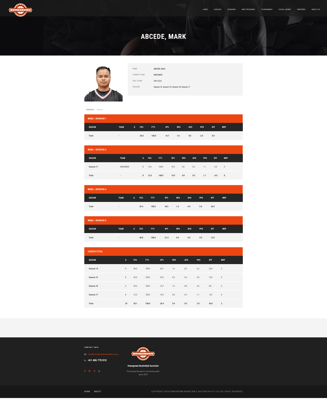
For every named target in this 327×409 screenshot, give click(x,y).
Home (205, 9)
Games (100, 109)
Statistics (90, 109)
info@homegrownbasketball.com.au (103, 354)
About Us (316, 9)
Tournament (266, 9)
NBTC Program (248, 9)
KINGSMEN (158, 75)
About (97, 391)
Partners (301, 9)
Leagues (217, 9)
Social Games (285, 9)
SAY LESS (158, 81)
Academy (232, 9)
